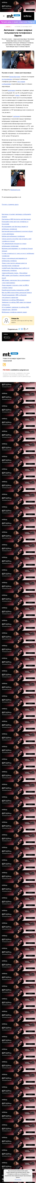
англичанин (11, 90)
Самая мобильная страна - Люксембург (15, 273)
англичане (16, 116)
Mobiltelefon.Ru (15, 190)
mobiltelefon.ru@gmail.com (19, 370)
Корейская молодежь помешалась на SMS (15, 290)
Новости (8, 26)
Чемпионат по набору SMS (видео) (13, 300)
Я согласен (18, 1179)
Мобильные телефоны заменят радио (14, 312)
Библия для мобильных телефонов (13, 236)
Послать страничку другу (10, 204)
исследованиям (7, 79)
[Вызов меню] (4, 16)
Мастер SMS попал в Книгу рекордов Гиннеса (17, 293)
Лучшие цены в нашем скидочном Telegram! (18, 22)
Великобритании (14, 77)
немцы (17, 95)
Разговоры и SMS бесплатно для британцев (16, 219)
